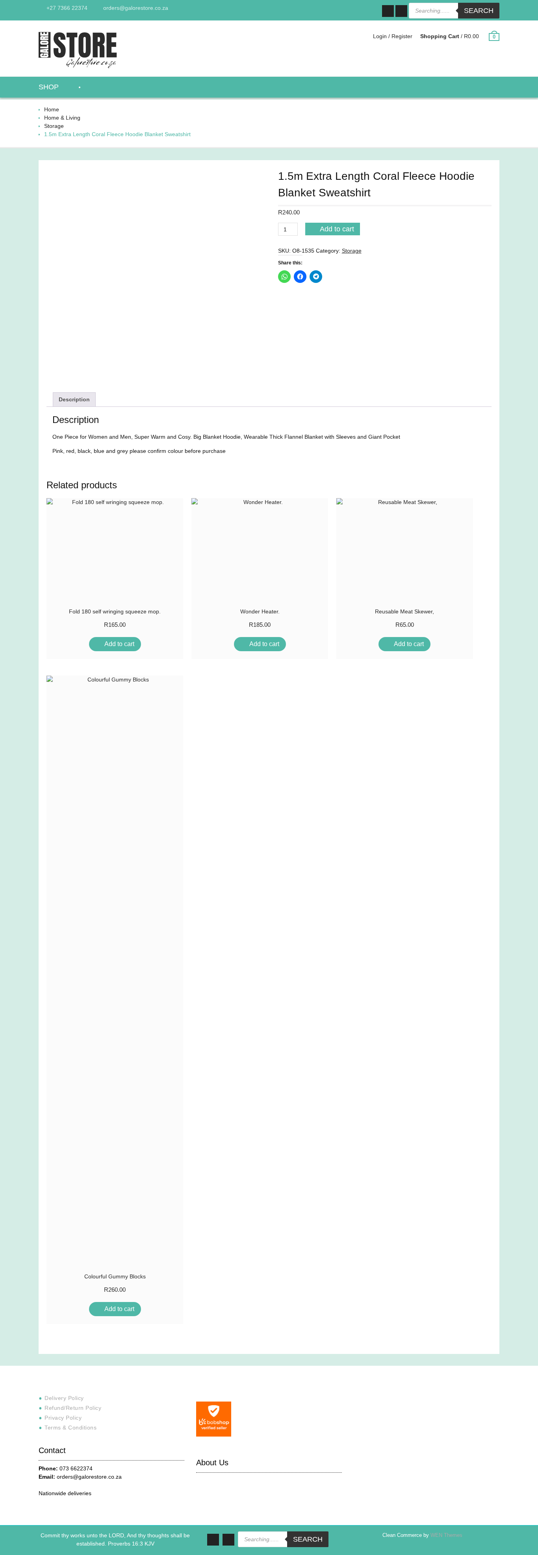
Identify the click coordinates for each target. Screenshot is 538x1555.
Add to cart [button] (119, 644)
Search (478, 11)
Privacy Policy (63, 1418)
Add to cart (337, 229)
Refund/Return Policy (73, 1408)
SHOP (49, 87)
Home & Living (62, 118)
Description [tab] (74, 399)
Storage (54, 126)
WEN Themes (446, 1535)
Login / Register (392, 36)
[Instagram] (401, 11)
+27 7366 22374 (66, 8)
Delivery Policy (64, 1398)
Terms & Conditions (70, 1427)
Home (51, 109)
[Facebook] (388, 11)
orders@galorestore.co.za (135, 8)
